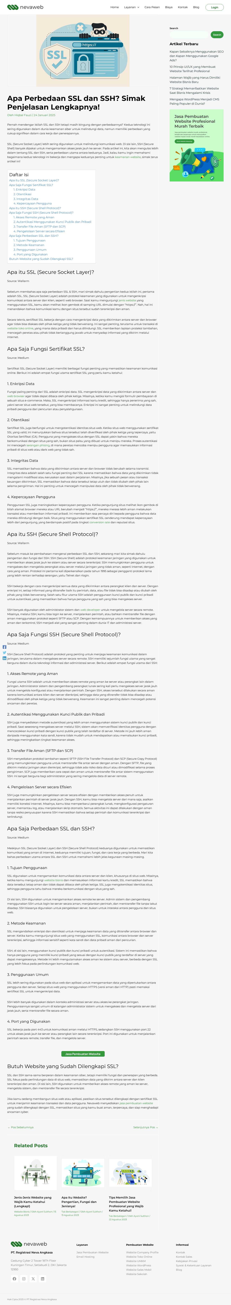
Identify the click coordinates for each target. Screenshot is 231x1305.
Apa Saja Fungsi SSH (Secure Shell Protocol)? (41, 212)
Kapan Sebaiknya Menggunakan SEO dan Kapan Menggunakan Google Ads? (197, 56)
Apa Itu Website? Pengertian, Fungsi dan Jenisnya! (79, 1202)
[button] (137, 7)
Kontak (180, 1252)
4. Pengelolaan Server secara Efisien (40, 231)
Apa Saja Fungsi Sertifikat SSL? (31, 185)
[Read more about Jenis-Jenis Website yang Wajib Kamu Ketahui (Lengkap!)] (35, 1173)
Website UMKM (136, 1261)
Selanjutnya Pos (145, 1127)
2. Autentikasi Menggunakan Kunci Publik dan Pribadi (53, 222)
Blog (179, 1269)
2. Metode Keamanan (29, 245)
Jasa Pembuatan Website (83, 1054)
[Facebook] (4, 647)
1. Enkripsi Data (25, 189)
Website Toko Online (139, 1256)
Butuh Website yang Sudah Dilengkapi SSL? (41, 259)
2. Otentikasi (23, 194)
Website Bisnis (22, 1211)
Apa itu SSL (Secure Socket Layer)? (34, 180)
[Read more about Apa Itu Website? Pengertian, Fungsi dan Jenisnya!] (83, 1173)
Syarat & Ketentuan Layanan (193, 1265)
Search (217, 34)
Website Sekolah (136, 1274)
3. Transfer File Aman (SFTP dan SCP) (40, 226)
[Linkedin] (4, 658)
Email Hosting (86, 1256)
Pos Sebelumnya (21, 1127)
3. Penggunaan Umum (30, 249)
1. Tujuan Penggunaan (30, 240)
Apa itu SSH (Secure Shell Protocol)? (35, 208)
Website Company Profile (142, 1252)
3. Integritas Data (26, 199)
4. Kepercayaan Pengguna (33, 203)
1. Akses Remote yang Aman (34, 217)
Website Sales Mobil (138, 1269)
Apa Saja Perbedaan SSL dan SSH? (33, 236)
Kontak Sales (184, 1256)
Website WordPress (138, 1265)
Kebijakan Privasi (186, 1261)
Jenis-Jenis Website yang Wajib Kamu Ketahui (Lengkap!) (32, 1202)
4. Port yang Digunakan (31, 254)
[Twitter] (4, 652)
